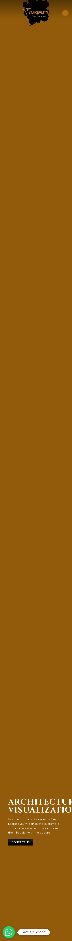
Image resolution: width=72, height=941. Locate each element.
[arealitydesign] (36, 13)
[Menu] (65, 13)
